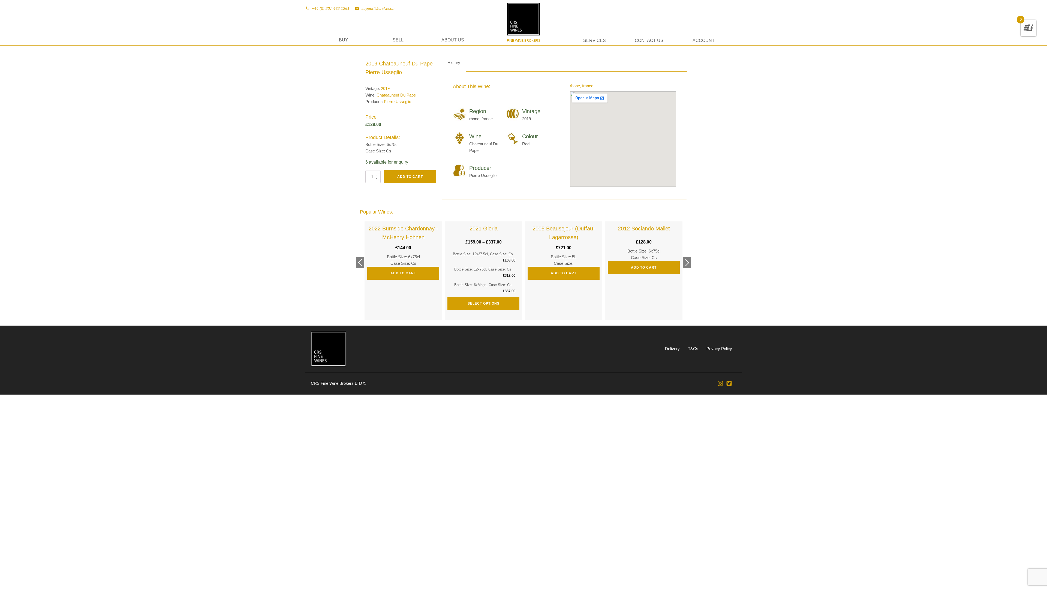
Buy (343, 40)
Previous (360, 262)
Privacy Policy (719, 348)
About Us (452, 40)
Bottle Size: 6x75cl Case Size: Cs (403, 250)
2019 (385, 88)
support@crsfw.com (379, 8)
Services (594, 40)
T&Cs (693, 348)
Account (704, 40)
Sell (398, 40)
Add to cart (410, 177)
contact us (649, 40)
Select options (484, 303)
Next (687, 262)
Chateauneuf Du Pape (396, 95)
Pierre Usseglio (397, 101)
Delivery (672, 348)
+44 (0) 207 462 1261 (331, 8)
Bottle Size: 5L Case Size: (563, 250)
